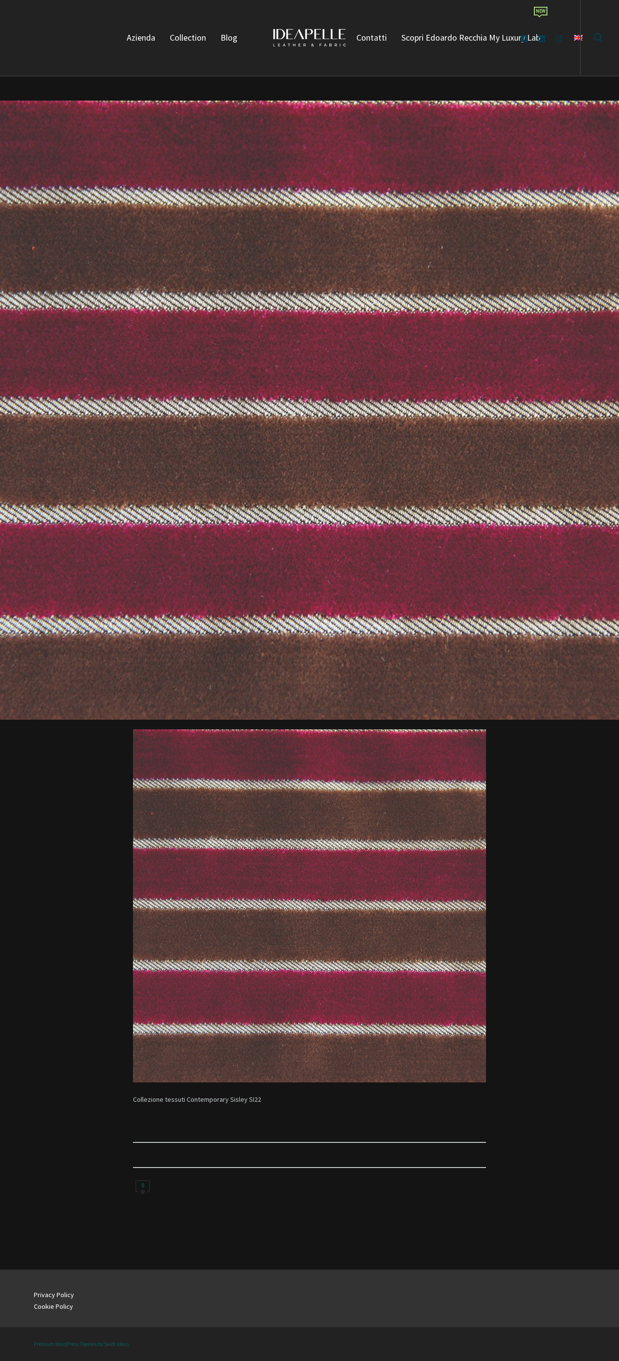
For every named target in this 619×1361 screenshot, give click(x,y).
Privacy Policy (54, 1294)
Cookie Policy (53, 1306)
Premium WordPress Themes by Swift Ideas (81, 1344)
